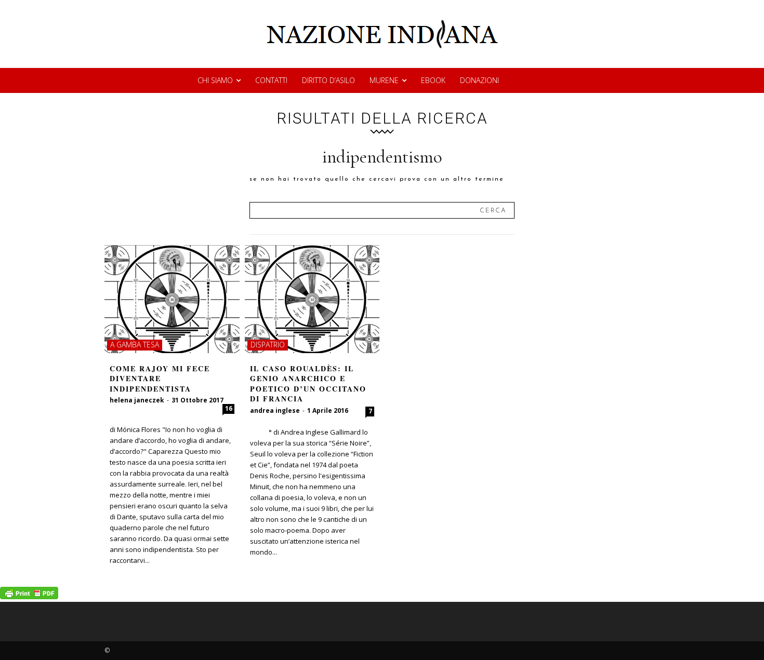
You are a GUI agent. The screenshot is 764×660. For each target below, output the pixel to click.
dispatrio (268, 344)
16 (228, 408)
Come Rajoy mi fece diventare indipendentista (160, 378)
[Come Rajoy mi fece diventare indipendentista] (172, 299)
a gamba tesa (134, 344)
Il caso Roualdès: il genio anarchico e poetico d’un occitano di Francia (308, 384)
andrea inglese (275, 410)
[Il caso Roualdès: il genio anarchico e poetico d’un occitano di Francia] (312, 299)
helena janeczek (137, 400)
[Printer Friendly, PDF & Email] (29, 596)
